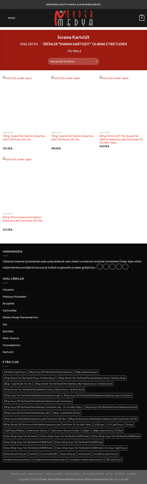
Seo (5, 324)
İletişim (119, 473)
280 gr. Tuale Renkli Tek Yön (18, 383)
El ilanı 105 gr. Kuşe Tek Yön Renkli (21, 436)
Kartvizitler (10, 310)
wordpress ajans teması (106, 453)
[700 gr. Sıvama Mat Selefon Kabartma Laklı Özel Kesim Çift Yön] (73, 103)
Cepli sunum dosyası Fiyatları (65, 430)
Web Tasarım (11, 338)
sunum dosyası (67, 453)
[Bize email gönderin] (119, 267)
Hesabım (8, 289)
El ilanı (120, 430)
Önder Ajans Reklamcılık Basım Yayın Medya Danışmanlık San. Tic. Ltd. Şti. (84, 479)
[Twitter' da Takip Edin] (112, 267)
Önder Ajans (18, 473)
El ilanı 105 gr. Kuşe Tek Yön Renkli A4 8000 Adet (28, 447)
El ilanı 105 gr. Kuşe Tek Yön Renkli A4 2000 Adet (116, 436)
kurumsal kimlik (49, 453)
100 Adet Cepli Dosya (14, 372)
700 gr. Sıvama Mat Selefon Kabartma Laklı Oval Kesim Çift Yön (24, 137)
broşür (130, 424)
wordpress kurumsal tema (17, 459)
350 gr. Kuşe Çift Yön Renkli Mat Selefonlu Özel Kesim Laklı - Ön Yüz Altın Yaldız (43, 407)
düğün (86, 430)
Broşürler (9, 303)
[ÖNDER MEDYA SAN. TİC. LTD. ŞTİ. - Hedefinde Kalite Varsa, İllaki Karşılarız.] (73, 18)
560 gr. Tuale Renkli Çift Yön (66, 412)
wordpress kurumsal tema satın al (50, 459)
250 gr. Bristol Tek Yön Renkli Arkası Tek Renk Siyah (29, 378)
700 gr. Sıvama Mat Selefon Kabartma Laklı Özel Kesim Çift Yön (72, 137)
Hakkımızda (35, 473)
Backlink (8, 331)
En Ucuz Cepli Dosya (116, 447)
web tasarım (85, 453)
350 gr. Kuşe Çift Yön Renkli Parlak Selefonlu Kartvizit (111, 407)
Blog (109, 473)
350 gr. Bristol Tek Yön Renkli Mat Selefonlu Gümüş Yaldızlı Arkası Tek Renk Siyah (44, 389)
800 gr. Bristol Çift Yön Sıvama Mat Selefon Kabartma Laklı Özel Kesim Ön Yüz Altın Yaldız (121, 139)
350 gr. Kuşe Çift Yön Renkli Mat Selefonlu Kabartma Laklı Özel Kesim (38, 401)
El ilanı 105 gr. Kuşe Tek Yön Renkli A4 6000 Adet (79, 442)
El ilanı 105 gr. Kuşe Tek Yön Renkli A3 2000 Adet (65, 436)
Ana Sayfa (29, 44)
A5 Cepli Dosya (115, 424)
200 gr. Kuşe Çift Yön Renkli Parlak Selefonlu (50, 372)
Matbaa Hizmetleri (15, 296)
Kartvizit (8, 352)
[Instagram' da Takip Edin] (106, 267)
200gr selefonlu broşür (86, 372)
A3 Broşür (99, 424)
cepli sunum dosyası (37, 430)
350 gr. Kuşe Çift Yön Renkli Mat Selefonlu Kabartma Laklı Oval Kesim (97, 395)
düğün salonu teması (103, 430)
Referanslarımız (93, 473)
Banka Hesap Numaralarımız (20, 317)
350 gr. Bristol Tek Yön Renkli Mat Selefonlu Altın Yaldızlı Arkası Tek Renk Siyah (73, 383)
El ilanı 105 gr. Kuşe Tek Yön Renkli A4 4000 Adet (28, 442)
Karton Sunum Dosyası (15, 453)
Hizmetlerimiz (11, 345)
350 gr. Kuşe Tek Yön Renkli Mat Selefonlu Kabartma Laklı (32, 395)
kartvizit (34, 453)
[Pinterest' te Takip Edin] (125, 267)
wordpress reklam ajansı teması (86, 459)
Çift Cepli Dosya (113, 459)
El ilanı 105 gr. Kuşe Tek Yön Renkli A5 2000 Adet (79, 447)
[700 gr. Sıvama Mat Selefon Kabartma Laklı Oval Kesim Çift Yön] (25, 103)
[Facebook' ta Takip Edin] (100, 267)
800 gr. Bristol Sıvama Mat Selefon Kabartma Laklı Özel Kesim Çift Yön (23, 219)
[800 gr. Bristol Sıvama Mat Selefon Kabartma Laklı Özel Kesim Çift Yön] (25, 184)
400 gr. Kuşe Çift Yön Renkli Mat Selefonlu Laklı (26, 412)
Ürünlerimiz (73, 473)
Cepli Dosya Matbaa (14, 430)
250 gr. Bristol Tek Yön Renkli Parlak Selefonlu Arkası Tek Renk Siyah (91, 378)
